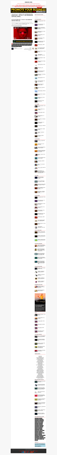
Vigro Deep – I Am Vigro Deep (41, 140)
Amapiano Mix (40, 424)
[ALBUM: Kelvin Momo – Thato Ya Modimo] (36, 52)
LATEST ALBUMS (37, 104)
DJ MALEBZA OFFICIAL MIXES (38, 266)
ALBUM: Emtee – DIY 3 (40, 67)
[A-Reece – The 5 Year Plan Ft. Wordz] (36, 165)
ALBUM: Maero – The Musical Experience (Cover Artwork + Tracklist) (41, 192)
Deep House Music (37, 429)
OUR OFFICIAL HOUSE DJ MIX (38, 243)
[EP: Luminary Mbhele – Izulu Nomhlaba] (36, 110)
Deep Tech (41, 429)
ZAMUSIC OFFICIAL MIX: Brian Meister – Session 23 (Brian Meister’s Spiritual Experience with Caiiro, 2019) (41, 250)
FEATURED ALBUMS (37, 195)
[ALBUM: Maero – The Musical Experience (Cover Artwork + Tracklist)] (36, 192)
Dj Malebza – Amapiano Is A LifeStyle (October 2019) (41, 271)
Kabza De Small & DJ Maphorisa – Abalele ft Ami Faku (41, 147)
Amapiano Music (37, 425)
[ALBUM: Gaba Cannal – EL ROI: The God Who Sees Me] (36, 42)
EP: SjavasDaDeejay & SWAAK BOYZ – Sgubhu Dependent (41, 48)
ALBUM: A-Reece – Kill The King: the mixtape (41, 74)
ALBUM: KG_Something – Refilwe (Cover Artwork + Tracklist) (41, 184)
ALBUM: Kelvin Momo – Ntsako (41, 64)
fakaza (40, 430)
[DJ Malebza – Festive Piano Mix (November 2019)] (36, 269)
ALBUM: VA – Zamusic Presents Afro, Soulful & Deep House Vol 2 (41, 236)
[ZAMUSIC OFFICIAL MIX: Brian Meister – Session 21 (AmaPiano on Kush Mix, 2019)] (36, 258)
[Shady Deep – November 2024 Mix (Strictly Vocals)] (36, 344)
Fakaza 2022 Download (40, 369)
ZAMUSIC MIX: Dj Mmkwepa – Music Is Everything (41, 290)
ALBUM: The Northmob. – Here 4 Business (41, 106)
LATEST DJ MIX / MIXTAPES (38, 334)
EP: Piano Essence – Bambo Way (41, 125)
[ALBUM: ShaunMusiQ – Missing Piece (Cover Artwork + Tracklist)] (36, 188)
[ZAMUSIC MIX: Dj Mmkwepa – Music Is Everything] (36, 291)
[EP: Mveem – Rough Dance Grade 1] (36, 133)
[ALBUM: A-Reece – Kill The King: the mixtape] (36, 75)
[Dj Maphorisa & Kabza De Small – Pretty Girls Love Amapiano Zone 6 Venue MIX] (36, 151)
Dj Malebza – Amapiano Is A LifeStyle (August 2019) (41, 281)
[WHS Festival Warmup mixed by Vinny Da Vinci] (36, 382)
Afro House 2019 (37, 419)
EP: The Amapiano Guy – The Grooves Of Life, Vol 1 (41, 24)
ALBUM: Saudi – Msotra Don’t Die (41, 87)
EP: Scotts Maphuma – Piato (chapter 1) (41, 35)
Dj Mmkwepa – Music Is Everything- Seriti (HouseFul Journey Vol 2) (41, 287)
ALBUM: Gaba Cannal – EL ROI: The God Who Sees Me (41, 41)
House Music (40, 435)
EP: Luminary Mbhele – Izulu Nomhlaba (41, 109)
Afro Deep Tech (36, 418)
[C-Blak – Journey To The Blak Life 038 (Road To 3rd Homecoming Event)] (36, 347)
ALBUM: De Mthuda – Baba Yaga (41, 90)
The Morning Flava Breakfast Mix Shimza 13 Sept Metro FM (41, 384)
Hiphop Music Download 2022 (40, 370)
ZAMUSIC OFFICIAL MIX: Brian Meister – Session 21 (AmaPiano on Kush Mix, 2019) (41, 258)
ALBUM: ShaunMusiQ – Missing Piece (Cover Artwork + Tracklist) (41, 188)
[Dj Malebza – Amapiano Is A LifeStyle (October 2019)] (36, 272)
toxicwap (20, 46)
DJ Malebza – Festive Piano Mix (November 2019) (41, 268)
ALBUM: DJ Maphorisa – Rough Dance (41, 58)
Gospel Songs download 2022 (40, 372)
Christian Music (41, 425)
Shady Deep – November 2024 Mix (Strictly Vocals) (41, 343)
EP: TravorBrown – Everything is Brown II (41, 119)
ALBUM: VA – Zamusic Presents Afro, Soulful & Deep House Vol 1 (41, 240)
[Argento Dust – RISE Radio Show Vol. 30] (36, 407)
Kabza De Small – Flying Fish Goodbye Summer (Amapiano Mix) (41, 340)
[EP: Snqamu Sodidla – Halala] (36, 113)
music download (40, 365)
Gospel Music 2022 (40, 373)
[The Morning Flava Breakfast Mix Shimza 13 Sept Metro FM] (36, 385)
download (36, 430)
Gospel (43, 430)
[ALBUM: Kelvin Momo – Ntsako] (36, 65)
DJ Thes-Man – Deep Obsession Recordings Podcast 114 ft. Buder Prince (41, 399)
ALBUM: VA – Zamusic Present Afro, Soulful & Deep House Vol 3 (41, 232)
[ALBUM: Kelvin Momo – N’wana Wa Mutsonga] (36, 32)
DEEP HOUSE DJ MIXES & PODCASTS (39, 379)
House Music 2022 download (40, 376)
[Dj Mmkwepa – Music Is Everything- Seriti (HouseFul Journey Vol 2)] (36, 287)
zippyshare (36, 440)
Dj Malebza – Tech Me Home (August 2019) (41, 274)
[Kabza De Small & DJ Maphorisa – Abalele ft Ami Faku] (36, 148)
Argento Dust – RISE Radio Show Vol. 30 (41, 406)
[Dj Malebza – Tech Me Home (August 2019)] (36, 275)
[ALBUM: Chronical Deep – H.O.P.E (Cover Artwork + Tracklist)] (36, 178)
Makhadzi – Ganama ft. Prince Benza (41, 154)
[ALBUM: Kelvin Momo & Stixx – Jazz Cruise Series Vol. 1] (36, 72)
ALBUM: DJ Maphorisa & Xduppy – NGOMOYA (41, 61)
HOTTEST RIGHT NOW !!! (38, 19)
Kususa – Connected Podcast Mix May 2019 (41, 391)
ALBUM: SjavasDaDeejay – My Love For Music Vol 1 (41, 81)
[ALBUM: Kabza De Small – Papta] (36, 198)
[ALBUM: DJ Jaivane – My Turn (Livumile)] (36, 98)
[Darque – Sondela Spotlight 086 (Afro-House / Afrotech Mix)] (36, 337)
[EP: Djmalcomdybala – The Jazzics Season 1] (36, 123)
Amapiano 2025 (36, 424)
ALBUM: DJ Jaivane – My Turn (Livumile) (41, 97)
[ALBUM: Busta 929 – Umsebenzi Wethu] (36, 95)
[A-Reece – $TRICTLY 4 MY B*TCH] (36, 168)
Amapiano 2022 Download (40, 358)
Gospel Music (36, 431)
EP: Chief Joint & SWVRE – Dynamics (41, 135)
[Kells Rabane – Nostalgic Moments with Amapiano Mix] (36, 414)
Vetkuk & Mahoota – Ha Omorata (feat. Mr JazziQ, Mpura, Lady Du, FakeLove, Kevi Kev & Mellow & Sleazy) (41, 171)
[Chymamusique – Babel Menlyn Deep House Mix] (36, 351)
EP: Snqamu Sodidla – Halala (41, 112)
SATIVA (17, 46)
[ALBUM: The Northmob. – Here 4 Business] (36, 315)
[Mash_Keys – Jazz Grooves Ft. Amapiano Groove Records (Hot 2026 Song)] (36, 28)
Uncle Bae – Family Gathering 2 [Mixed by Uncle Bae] (41, 410)
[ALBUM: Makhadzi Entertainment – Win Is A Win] (36, 55)
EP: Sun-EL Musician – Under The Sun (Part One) (41, 38)
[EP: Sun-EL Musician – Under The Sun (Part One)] (36, 39)
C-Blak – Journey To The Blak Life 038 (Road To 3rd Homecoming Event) (41, 347)
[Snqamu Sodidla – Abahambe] (36, 325)
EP (38, 430)
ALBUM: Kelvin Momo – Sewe (41, 77)
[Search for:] (40, 17)
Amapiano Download (40, 359)
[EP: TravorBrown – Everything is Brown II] (36, 120)
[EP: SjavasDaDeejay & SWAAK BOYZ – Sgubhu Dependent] (36, 221)
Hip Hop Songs (36, 435)
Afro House (40, 418)
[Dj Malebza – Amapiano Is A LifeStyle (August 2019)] (36, 282)
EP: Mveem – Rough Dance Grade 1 (41, 132)
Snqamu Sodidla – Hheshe (41, 327)
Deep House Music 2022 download (40, 377)
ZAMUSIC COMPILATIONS (38, 230)
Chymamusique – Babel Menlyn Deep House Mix (41, 350)
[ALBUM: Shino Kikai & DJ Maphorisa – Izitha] (36, 85)
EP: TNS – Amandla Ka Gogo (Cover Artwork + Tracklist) (41, 181)
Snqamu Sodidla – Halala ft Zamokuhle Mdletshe (41, 331)
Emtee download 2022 (40, 366)
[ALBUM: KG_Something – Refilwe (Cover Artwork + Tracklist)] (36, 185)
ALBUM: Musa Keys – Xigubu (41, 44)
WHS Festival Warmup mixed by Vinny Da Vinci (41, 381)
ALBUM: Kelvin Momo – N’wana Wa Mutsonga (41, 31)
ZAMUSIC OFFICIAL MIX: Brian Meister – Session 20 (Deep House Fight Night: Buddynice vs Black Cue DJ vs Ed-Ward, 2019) (41, 262)
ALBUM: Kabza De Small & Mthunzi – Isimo (41, 101)
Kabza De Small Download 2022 (40, 357)
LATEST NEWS (36, 175)
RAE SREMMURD (13, 46)
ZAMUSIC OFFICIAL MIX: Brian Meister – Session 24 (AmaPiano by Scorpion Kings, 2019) (41, 246)
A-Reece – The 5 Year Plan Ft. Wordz (41, 164)
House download (40, 374)
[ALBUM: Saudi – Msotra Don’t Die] (36, 88)
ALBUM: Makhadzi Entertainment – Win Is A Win (41, 54)
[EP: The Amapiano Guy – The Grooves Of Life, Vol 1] (36, 25)
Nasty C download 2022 (40, 361)
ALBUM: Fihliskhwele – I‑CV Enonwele (41, 116)
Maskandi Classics (37, 436)
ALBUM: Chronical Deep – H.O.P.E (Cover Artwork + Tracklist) (41, 177)
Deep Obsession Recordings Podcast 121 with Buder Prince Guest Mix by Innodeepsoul (41, 388)
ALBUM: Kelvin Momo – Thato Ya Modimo (41, 51)
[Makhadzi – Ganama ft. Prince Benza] (36, 155)
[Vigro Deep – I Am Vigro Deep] (36, 141)
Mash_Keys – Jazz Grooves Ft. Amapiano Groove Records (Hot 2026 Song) (41, 28)
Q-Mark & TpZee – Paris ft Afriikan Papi (41, 144)
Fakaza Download (40, 368)
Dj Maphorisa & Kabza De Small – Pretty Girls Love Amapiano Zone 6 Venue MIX (41, 151)
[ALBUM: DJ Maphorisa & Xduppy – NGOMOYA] (36, 62)
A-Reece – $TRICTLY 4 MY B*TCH (41, 167)
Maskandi (44, 435)
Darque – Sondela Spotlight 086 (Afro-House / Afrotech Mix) (41, 336)
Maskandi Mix (41, 436)
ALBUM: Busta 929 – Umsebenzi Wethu (41, 94)
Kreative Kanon (33, 450)
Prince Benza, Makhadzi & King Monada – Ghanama (41, 157)
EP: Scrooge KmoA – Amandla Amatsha (41, 129)
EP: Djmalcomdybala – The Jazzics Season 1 (41, 122)
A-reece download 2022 (40, 360)
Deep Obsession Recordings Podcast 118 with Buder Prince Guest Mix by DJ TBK (41, 395)
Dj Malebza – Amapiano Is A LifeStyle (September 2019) (41, 278)
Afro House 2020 (41, 419)
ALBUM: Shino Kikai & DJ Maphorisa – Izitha (40, 84)
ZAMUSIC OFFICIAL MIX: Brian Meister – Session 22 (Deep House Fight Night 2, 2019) (41, 254)
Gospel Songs (40, 431)
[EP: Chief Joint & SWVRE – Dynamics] (36, 136)
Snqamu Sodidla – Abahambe (41, 324)
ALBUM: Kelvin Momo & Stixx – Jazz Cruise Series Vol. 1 (41, 71)
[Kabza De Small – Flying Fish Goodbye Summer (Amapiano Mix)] (36, 340)
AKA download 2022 (40, 362)
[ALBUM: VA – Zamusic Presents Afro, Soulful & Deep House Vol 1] (36, 240)
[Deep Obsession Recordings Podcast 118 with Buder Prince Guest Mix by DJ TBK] (36, 396)
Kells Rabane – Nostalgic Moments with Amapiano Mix (41, 413)
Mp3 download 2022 (40, 363)
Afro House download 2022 (40, 371)
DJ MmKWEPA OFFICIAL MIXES (38, 284)
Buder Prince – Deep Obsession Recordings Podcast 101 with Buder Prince (41, 403)
